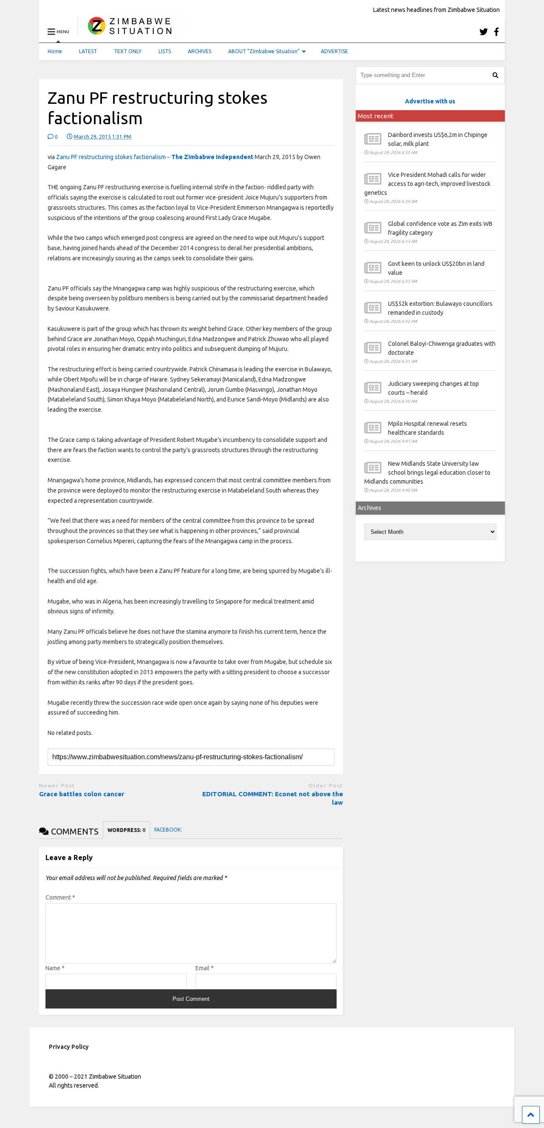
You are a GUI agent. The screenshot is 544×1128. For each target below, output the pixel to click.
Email (205, 968)
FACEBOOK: (168, 829)
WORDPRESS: (126, 830)
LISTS (165, 51)
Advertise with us (430, 101)
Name (55, 968)
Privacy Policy (69, 1046)
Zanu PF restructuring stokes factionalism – (154, 157)
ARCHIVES (199, 51)
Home (55, 51)
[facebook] (496, 31)
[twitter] (483, 31)
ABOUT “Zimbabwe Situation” (264, 51)
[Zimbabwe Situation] (131, 32)
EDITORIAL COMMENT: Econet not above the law (272, 798)
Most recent (376, 116)
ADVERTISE (334, 51)
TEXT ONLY (128, 51)
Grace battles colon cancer (81, 794)
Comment (60, 897)
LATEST (88, 51)
